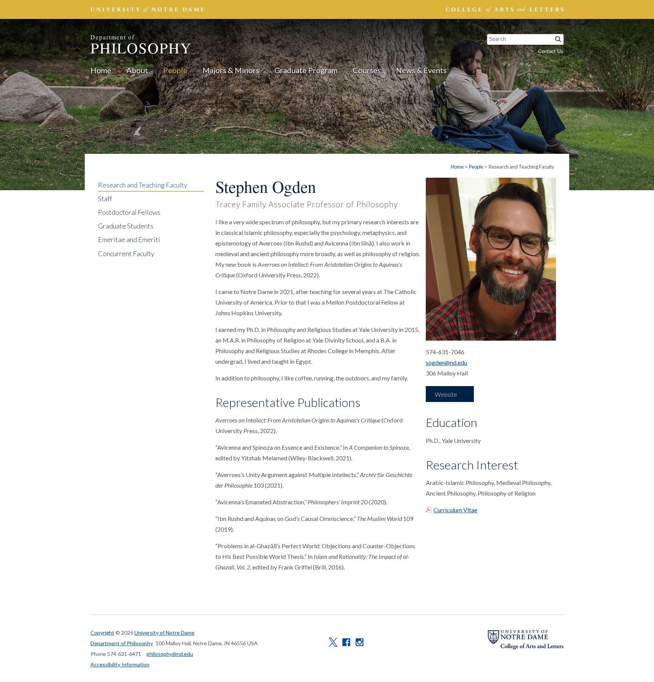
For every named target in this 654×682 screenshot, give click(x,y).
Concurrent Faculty (126, 253)
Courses (367, 70)
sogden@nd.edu (446, 362)
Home (100, 70)
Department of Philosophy (121, 643)
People (175, 70)
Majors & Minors (230, 70)
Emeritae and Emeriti (129, 239)
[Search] (558, 39)
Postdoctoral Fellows (129, 212)
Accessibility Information (119, 664)
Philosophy (141, 45)
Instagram (359, 642)
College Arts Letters (504, 9)
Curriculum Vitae (455, 509)
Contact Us (551, 51)
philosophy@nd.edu (169, 654)
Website (446, 394)
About (137, 70)
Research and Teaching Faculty (142, 185)
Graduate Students (125, 226)
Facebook (346, 642)
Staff (105, 198)
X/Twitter (333, 642)
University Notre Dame (147, 9)
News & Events (421, 70)
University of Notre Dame (164, 632)
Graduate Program (306, 70)
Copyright (102, 632)
